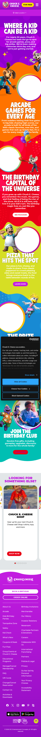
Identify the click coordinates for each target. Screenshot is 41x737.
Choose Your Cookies (19, 389)
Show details (29, 375)
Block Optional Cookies (20, 396)
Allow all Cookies (20, 382)
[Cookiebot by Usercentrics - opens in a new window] (29, 339)
